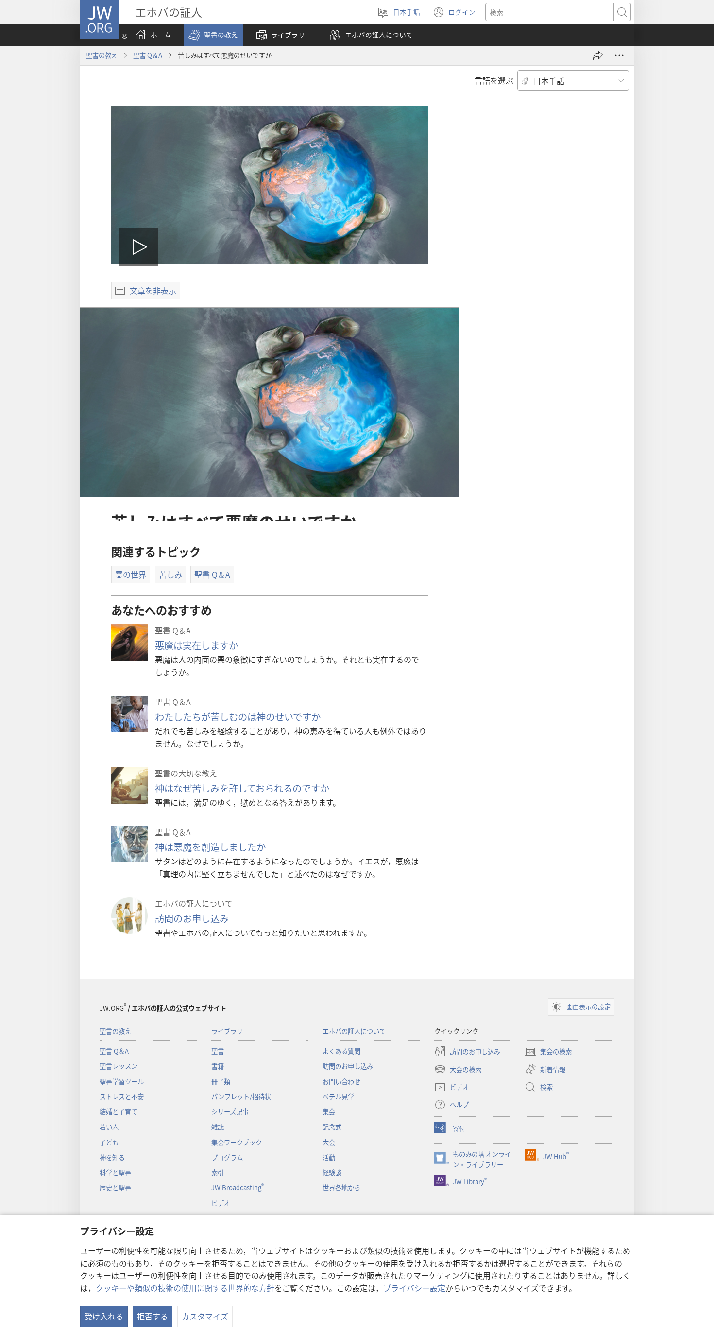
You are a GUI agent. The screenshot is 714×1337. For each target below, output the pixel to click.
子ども (109, 1142)
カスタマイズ (205, 1316)
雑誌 (217, 1126)
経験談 (332, 1172)
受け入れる (104, 1316)
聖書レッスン (118, 1066)
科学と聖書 (115, 1172)
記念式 (332, 1126)
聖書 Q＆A (147, 55)
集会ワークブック (236, 1142)
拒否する (152, 1316)
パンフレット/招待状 (241, 1096)
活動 (329, 1157)
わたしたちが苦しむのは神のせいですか (238, 716)
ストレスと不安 (122, 1096)
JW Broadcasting (237, 1187)
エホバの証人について (354, 1031)
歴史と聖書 (115, 1187)
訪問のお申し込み (192, 918)
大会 (329, 1142)
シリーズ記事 (230, 1111)
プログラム (227, 1157)
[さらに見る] (619, 55)
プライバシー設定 (414, 1288)
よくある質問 (341, 1051)
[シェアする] (598, 55)
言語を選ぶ (494, 80)
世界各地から (341, 1187)
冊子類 (220, 1081)
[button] (213, 35)
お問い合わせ (341, 1081)
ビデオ (220, 1203)
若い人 (109, 1126)
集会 (329, 1111)
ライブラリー (230, 1031)
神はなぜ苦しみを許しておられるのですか (242, 788)
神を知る (112, 1157)
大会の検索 (457, 1070)
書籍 (217, 1066)
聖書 (217, 1051)
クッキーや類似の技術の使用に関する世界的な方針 (185, 1288)
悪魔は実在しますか (196, 645)
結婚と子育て (118, 1111)
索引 (217, 1172)
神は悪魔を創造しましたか (210, 847)
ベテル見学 (338, 1096)
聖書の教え (102, 55)
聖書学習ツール (122, 1081)
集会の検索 (548, 1052)
